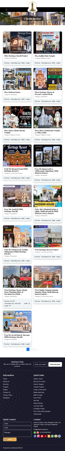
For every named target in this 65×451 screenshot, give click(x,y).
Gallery (5, 389)
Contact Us (6, 392)
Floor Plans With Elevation (42, 411)
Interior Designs (39, 384)
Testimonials (37, 414)
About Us (6, 381)
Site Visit (36, 400)
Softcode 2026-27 (17, 448)
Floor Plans (37, 398)
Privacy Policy (7, 395)
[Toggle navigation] (6, 9)
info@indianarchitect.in (41, 429)
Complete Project (39, 408)
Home (5, 379)
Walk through (38, 395)
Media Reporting (39, 392)
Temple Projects (39, 387)
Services (6, 384)
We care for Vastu (39, 381)
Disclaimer (6, 398)
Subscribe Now (55, 364)
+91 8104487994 (45, 432)
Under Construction (40, 389)
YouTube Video (38, 406)
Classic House (38, 379)
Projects (5, 387)
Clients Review (38, 403)
